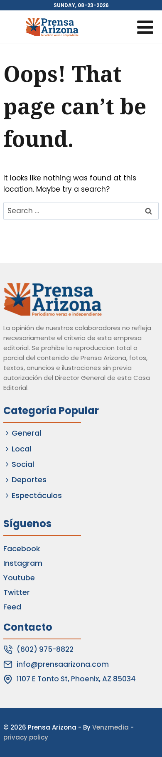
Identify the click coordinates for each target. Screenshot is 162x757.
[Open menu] (145, 27)
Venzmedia (110, 727)
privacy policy (25, 737)
